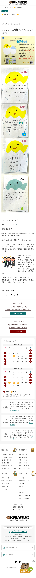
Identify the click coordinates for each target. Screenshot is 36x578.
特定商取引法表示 (18, 507)
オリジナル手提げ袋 (7, 454)
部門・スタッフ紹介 (24, 495)
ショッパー (5, 11)
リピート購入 (5, 489)
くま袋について (24, 473)
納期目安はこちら (15, 410)
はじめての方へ (23, 454)
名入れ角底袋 (5, 463)
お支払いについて (24, 465)
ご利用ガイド (23, 450)
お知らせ (21, 486)
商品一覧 (4, 450)
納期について (23, 460)
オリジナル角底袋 (6, 457)
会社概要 (21, 483)
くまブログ (22, 489)
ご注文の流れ (23, 457)
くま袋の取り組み (24, 480)
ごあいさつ (22, 478)
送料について (23, 463)
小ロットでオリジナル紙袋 (9, 468)
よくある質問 (5, 483)
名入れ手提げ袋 (6, 460)
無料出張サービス (6, 480)
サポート (4, 473)
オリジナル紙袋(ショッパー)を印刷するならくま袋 (18, 567)
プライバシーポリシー (18, 509)
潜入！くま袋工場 (24, 498)
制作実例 (21, 492)
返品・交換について (24, 468)
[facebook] (16, 562)
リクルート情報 (18, 504)
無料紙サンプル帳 (6, 465)
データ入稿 (4, 486)
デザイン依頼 (5, 478)
